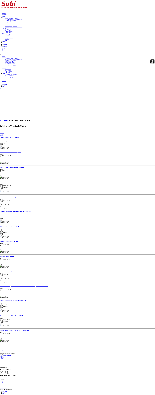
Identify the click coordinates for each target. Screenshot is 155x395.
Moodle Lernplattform (6, 383)
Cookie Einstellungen (4, 385)
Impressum (4, 44)
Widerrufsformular (3, 388)
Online (1, 135)
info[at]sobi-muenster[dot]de (5, 355)
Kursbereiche (4, 120)
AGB (3, 45)
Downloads (4, 381)
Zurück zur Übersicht (4, 128)
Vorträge (1, 134)
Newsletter (4, 382)
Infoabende (2, 133)
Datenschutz (4, 46)
